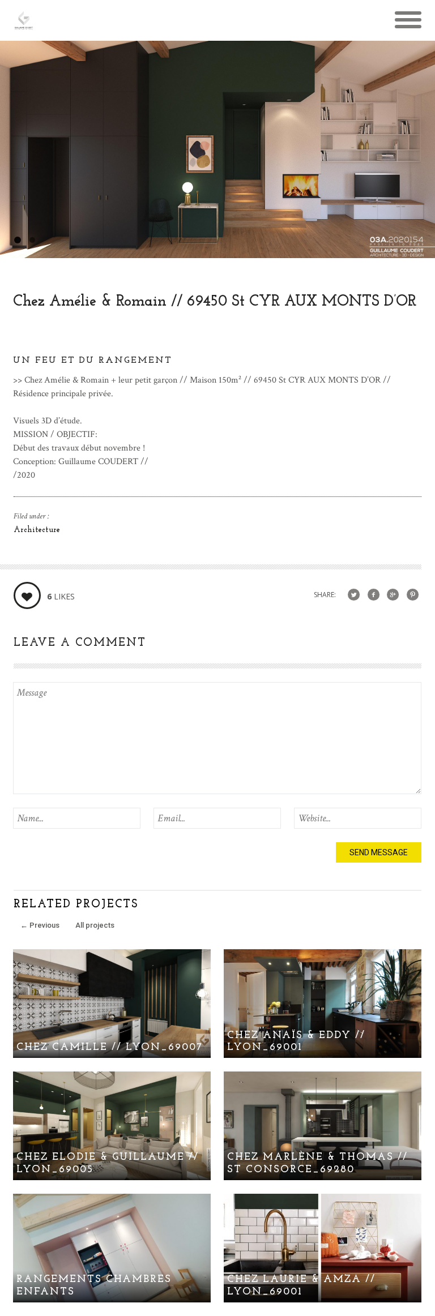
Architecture (37, 530)
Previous (39, 925)
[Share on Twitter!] (353, 595)
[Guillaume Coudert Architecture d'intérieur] (24, 25)
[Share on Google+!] (393, 595)
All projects (94, 925)
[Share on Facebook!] (373, 595)
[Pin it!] (412, 595)
